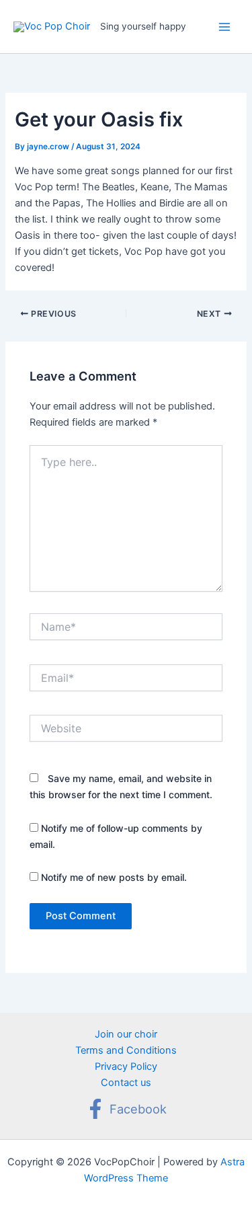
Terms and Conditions (126, 1050)
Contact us (126, 1083)
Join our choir (126, 1034)
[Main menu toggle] (224, 27)
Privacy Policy (126, 1066)
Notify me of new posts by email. (114, 877)
